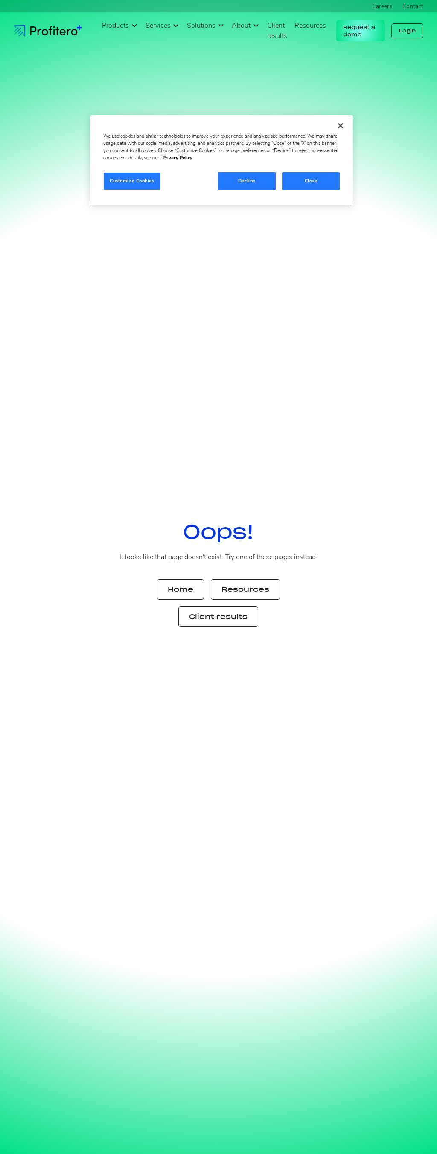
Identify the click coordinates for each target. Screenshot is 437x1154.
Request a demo (359, 31)
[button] (120, 25)
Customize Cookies (132, 180)
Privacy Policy (177, 157)
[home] (48, 31)
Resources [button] (245, 589)
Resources (310, 25)
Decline (247, 180)
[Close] (340, 125)
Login (407, 31)
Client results (277, 30)
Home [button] (180, 589)
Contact (412, 6)
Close (311, 180)
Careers (382, 6)
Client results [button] (218, 616)
